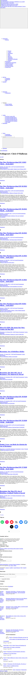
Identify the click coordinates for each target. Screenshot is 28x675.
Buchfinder (5, 123)
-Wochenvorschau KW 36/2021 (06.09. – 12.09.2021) (13, 210)
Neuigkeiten (7, 134)
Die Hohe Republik (9, 66)
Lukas (11, 565)
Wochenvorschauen (9, 63)
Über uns (2, 670)
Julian (17, 377)
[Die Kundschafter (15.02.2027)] (7, 2)
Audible (5, 548)
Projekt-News (8, 67)
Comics (9, 52)
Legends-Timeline (9, 105)
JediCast (4, 77)
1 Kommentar (21, 332)
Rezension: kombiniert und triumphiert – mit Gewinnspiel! (15, 592)
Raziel (10, 637)
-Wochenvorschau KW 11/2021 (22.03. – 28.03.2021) (13, 280)
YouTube (21, 548)
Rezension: (12, 351)
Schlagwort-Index (9, 64)
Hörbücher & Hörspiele (13, 59)
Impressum (18, 669)
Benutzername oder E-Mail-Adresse (7, 574)
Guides (4, 115)
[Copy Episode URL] (0, 558)
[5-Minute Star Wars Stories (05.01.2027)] (9, 5)
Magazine (10, 56)
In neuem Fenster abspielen (14, 564)
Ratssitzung (7, 79)
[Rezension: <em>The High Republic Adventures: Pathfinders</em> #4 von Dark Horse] (2, 634)
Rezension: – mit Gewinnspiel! (17, 607)
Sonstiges (10, 60)
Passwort (2, 576)
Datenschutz (23, 669)
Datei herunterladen (4, 564)
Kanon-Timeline (8, 104)
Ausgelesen (7, 78)
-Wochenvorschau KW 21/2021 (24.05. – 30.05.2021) (13, 256)
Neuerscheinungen (4, 167)
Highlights (2, 333)
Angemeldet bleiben (5, 579)
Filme (9, 54)
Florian (16, 332)
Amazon (2, 548)
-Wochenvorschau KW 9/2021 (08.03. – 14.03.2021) (13, 304)
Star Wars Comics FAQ (10, 116)
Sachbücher (10, 53)
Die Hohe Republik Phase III (11, 119)
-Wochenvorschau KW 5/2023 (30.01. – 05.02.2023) (13, 163)
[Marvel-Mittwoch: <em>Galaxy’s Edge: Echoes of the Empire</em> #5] (2, 622)
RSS (6, 80)
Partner (5, 670)
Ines (14, 354)
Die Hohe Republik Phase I (11, 117)
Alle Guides (7, 122)
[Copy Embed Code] (0, 562)
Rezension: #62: (12, 373)
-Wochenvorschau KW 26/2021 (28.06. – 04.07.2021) (13, 234)
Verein (4, 133)
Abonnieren (3, 546)
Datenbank (5, 91)
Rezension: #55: (12, 492)
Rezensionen (7, 61)
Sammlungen (8, 92)
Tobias (14, 565)
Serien (9, 55)
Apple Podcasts (10, 548)
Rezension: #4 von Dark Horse (15, 630)
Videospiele (10, 57)
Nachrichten (5, 38)
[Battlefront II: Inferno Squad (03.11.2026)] (9, 4)
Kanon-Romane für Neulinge (11, 121)
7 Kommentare (20, 308)
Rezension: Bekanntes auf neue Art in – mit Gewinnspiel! (16, 599)
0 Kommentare (21, 166)
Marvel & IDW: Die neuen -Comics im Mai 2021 (12, 328)
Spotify (17, 548)
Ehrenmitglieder (8, 135)
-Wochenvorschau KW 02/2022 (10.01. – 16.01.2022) (13, 187)
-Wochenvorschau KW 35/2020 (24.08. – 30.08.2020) (13, 421)
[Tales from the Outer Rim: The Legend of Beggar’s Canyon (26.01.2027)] (14, 7)
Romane (9, 50)
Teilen (7, 546)
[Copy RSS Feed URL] (0, 552)
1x (3, 543)
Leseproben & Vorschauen (10, 62)
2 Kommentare (21, 284)
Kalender (4, 81)
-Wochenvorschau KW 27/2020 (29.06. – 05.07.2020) (13, 468)
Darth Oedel (5, 645)
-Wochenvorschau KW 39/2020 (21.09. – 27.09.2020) (13, 397)
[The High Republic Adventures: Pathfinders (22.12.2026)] (12, 1)
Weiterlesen (2, 180)
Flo (9, 565)
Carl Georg (16, 166)
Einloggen (5, 148)
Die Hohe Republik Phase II (11, 118)
